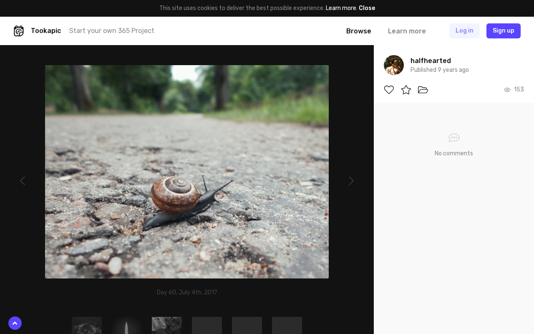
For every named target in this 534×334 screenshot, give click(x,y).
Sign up (503, 30)
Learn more (341, 8)
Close (367, 8)
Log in (465, 30)
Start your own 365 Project (111, 31)
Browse (358, 31)
